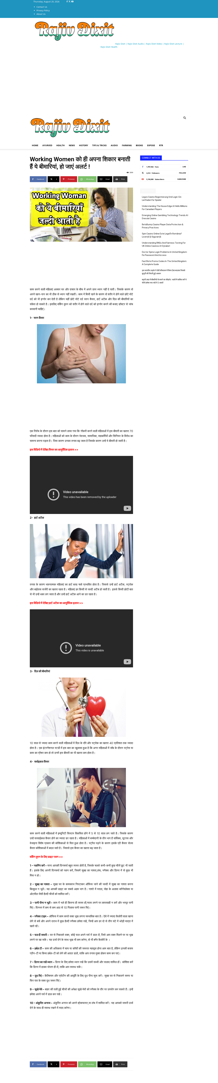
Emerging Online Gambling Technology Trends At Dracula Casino (165, 217)
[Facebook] (67, 1)
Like (184, 167)
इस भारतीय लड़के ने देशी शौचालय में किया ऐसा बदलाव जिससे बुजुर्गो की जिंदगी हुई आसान (163, 272)
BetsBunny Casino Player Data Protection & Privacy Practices (162, 226)
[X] (69, 1)
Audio (114, 145)
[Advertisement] (84, 59)
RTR (161, 145)
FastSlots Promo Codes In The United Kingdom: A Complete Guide (164, 262)
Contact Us (41, 6)
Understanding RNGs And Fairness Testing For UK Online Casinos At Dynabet (164, 244)
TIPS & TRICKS (99, 145)
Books (139, 145)
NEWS (72, 145)
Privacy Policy (43, 10)
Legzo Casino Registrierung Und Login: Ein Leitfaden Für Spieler (161, 198)
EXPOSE (151, 145)
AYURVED (47, 145)
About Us (41, 14)
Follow (182, 173)
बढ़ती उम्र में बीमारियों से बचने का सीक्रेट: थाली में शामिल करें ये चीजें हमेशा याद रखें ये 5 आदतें (164, 281)
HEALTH (60, 145)
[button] (184, 118)
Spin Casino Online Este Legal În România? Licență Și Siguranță (162, 235)
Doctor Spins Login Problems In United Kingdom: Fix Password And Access (164, 253)
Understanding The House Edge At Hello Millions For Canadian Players (164, 207)
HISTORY (83, 145)
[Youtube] (72, 1)
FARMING (127, 145)
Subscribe (181, 179)
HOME (35, 145)
